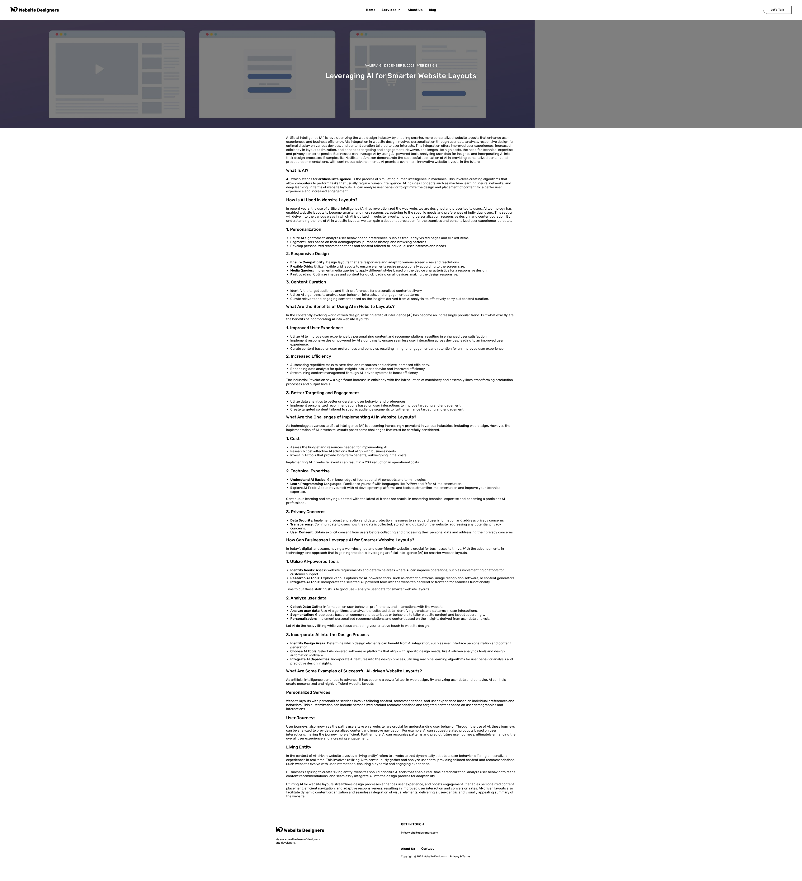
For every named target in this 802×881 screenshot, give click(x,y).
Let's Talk (777, 9)
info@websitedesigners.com (419, 832)
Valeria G (373, 66)
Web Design (427, 66)
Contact (427, 848)
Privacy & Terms (460, 856)
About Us (408, 849)
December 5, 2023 (399, 66)
